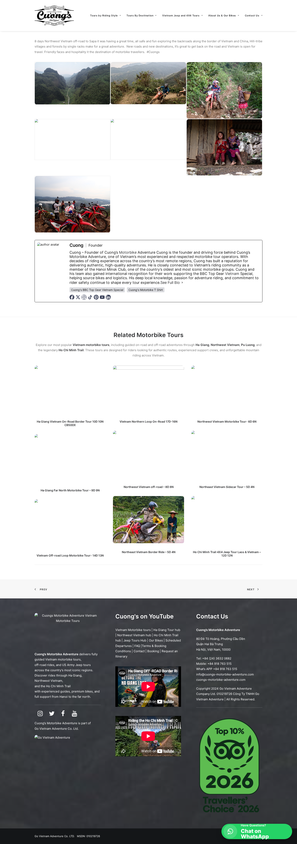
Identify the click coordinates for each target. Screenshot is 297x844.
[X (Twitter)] (78, 297)
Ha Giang (74, 675)
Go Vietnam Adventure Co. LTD (54, 836)
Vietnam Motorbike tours (133, 630)
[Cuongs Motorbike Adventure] (54, 15)
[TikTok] (90, 297)
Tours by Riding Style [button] (104, 15)
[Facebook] (72, 297)
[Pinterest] (96, 297)
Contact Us (252, 15)
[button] (70, 389)
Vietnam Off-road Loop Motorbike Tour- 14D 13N (70, 555)
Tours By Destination (139, 15)
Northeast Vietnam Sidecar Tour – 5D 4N (226, 487)
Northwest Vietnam (48, 681)
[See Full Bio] (182, 282)
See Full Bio (170, 282)
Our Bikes (156, 640)
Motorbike (128, 252)
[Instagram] (84, 297)
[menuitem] (107, 15)
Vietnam (232, 273)
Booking (153, 651)
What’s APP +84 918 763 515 (216, 669)
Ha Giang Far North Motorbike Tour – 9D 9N (70, 490)
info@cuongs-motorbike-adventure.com (225, 674)
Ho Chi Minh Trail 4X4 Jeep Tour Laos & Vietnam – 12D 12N (227, 553)
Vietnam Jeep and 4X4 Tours (181, 15)
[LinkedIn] (108, 297)
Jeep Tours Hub (134, 640)
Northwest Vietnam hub (134, 635)
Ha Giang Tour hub (166, 630)
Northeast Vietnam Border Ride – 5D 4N (148, 552)
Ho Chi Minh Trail (58, 686)
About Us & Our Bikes (222, 15)
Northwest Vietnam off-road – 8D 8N (149, 487)
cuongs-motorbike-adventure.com (220, 680)
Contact (139, 651)
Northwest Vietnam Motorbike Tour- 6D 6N (226, 421)
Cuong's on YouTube (144, 616)
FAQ (137, 646)
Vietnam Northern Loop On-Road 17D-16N (148, 421)
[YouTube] (102, 297)
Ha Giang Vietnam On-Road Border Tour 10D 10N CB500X (70, 423)
